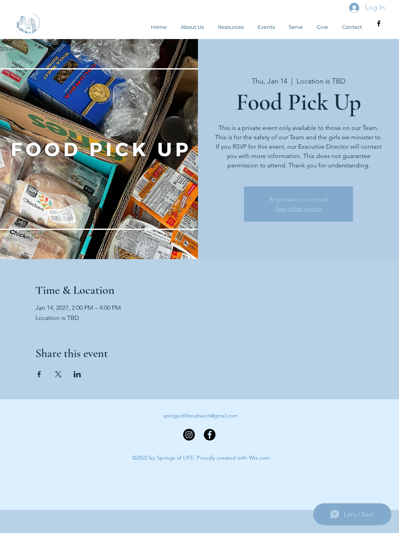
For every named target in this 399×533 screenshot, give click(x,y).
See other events (298, 208)
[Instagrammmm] (189, 435)
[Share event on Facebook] (39, 374)
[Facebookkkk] (209, 435)
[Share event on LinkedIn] (77, 374)
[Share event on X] (58, 374)
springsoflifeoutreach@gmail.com (200, 416)
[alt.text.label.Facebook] (379, 23)
